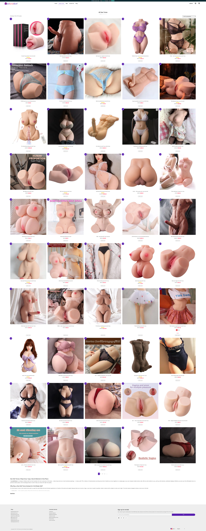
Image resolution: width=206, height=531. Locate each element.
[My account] (195, 3)
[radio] (177, 330)
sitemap (31, 529)
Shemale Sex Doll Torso (15, 514)
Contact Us (71, 3)
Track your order (52, 515)
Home (56, 3)
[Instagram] (121, 518)
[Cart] (199, 3)
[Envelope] (124, 518)
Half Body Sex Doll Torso (15, 520)
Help (67, 3)
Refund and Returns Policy (53, 517)
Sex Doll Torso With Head (15, 515)
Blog (77, 3)
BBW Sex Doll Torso (14, 517)
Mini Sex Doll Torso (14, 518)
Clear (178, 333)
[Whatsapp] (126, 518)
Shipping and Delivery (53, 514)
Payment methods (52, 513)
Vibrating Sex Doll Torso (15, 521)
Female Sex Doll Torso (14, 511)
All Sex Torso (61, 3)
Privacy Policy (51, 518)
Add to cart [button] (28, 60)
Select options (177, 335)
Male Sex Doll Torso (14, 513)
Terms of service (52, 520)
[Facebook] (119, 518)
